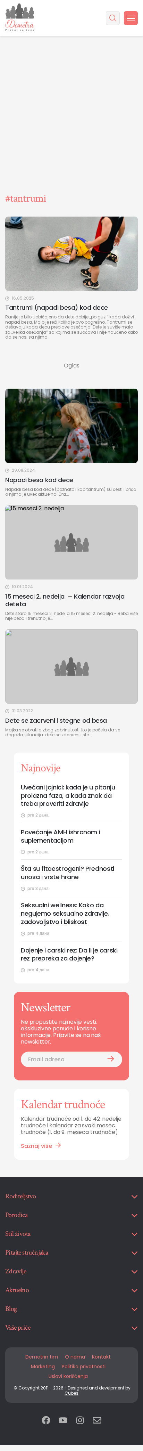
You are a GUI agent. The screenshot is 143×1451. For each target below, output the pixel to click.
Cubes (71, 1393)
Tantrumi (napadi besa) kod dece (56, 307)
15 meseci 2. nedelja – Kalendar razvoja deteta (65, 600)
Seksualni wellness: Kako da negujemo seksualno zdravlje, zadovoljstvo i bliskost (65, 913)
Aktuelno (17, 1290)
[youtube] (63, 1421)
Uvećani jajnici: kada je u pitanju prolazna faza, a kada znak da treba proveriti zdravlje (68, 795)
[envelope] (97, 1421)
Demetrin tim (41, 1356)
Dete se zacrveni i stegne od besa (56, 720)
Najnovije (40, 768)
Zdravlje (15, 1271)
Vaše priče (17, 1327)
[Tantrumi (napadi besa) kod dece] (71, 254)
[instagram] (80, 1421)
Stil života (17, 1233)
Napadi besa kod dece (39, 480)
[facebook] (46, 1421)
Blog (11, 1308)
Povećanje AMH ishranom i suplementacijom (60, 836)
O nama (75, 1356)
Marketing (43, 1366)
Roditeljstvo (20, 1196)
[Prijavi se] (111, 1059)
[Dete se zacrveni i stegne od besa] (71, 666)
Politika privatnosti (84, 1366)
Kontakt (101, 1356)
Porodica (16, 1214)
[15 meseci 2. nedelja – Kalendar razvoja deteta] (71, 542)
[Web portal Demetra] (19, 17)
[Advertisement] (71, 75)
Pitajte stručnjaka (26, 1252)
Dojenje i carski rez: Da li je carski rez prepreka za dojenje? (69, 954)
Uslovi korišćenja (68, 1376)
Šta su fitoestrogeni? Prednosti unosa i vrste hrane (67, 873)
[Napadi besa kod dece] (71, 426)
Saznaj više (36, 1146)
